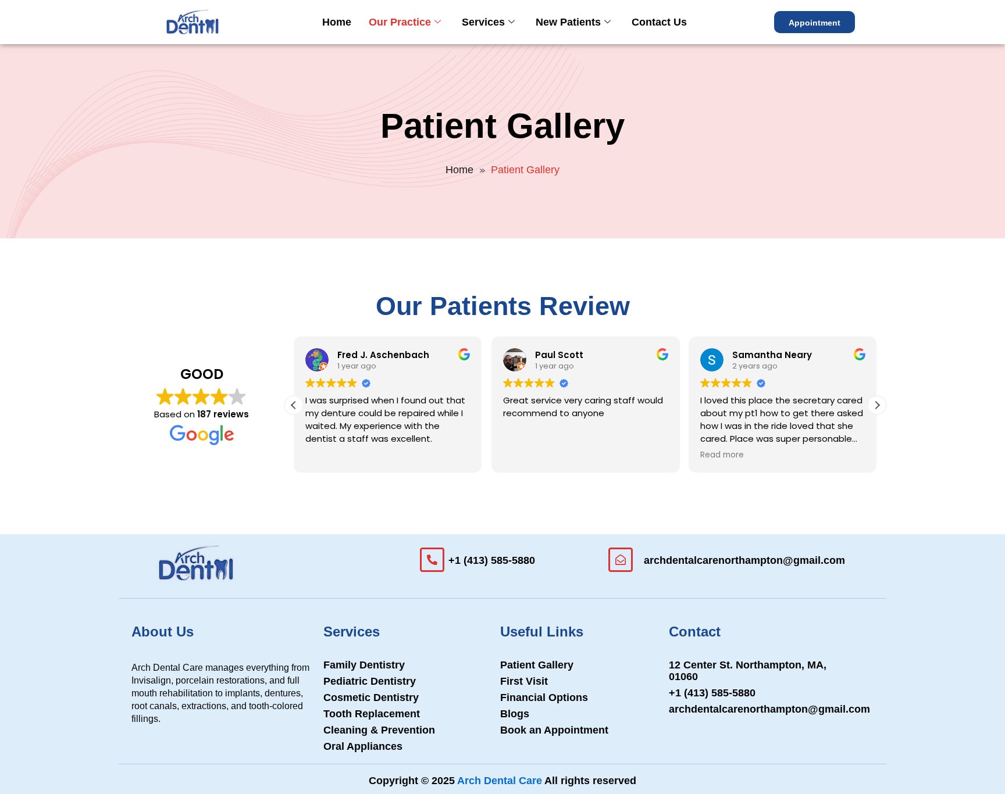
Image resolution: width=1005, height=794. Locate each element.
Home (336, 22)
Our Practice (400, 22)
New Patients (568, 22)
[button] (877, 405)
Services (483, 22)
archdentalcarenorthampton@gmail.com (744, 560)
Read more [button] (722, 455)
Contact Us (659, 22)
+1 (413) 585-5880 (491, 560)
